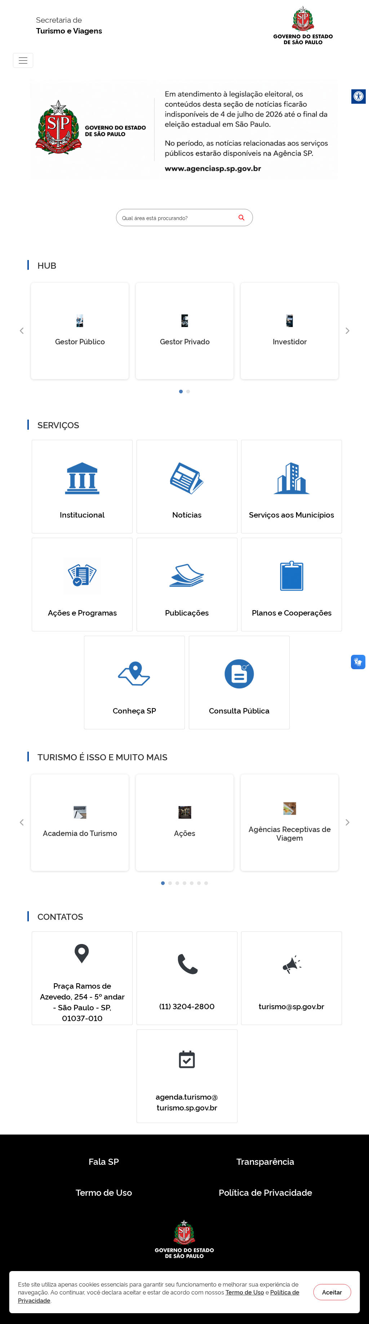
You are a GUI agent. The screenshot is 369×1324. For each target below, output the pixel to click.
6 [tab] (199, 883)
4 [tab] (184, 883)
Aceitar (332, 1292)
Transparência (265, 1161)
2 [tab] (188, 391)
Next (347, 331)
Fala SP (104, 1161)
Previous (22, 331)
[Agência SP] (214, 169)
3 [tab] (177, 883)
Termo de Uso (104, 1192)
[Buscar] (241, 217)
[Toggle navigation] (23, 60)
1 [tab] (180, 391)
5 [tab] (191, 883)
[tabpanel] (80, 331)
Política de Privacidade (265, 1192)
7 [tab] (206, 883)
